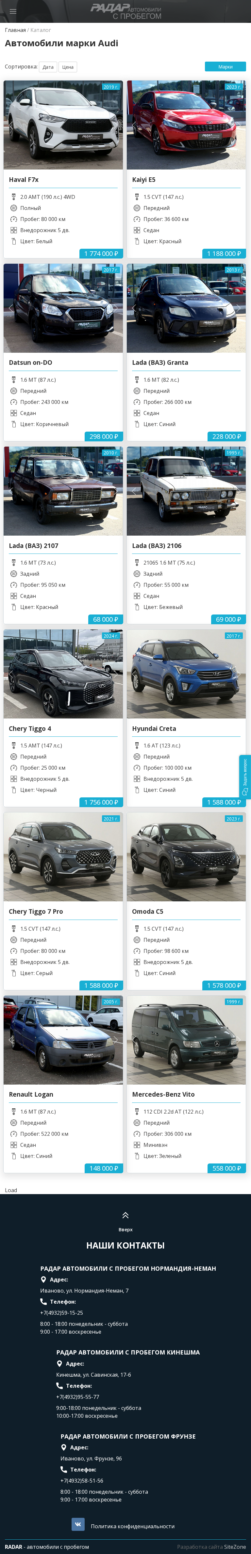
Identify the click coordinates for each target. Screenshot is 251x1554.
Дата (48, 67)
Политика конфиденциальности (133, 1526)
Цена (68, 67)
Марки (225, 67)
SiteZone (235, 1546)
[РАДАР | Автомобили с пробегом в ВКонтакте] (78, 1524)
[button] (245, 777)
